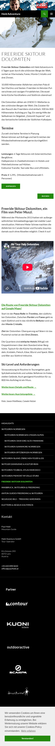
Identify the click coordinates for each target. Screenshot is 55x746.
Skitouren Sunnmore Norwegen (22, 446)
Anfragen (11, 186)
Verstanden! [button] (28, 738)
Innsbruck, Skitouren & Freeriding (20, 487)
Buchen (45, 196)
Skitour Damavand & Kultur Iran (19, 464)
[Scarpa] (18, 669)
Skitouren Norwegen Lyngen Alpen (24, 435)
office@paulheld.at (9, 568)
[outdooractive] (18, 647)
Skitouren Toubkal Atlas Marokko (20, 470)
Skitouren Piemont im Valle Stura (20, 476)
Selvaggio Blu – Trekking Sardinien (20, 499)
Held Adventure (10, 13)
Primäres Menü (51, 13)
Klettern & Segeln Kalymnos (17, 505)
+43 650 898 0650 (9, 566)
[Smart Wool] (18, 691)
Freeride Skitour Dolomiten (17, 481)
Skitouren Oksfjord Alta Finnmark (24, 441)
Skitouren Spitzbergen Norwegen (23, 452)
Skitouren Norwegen (13, 429)
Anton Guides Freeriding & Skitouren (22, 493)
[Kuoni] (18, 625)
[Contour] (17, 603)
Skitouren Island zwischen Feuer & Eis (22, 458)
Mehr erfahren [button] (28, 731)
